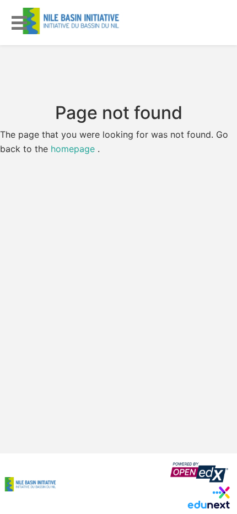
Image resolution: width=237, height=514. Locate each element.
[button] (19, 20)
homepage (73, 148)
